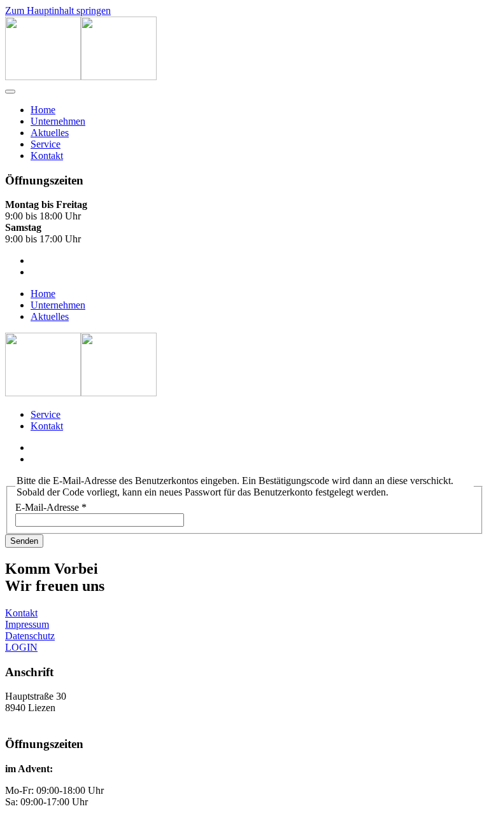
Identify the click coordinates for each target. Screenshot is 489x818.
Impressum (27, 624)
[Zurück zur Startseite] (81, 76)
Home (43, 109)
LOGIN (21, 647)
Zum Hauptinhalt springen (58, 10)
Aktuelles (50, 132)
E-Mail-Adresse (51, 507)
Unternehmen (58, 121)
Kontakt (47, 155)
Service (45, 144)
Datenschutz (30, 635)
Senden (24, 541)
